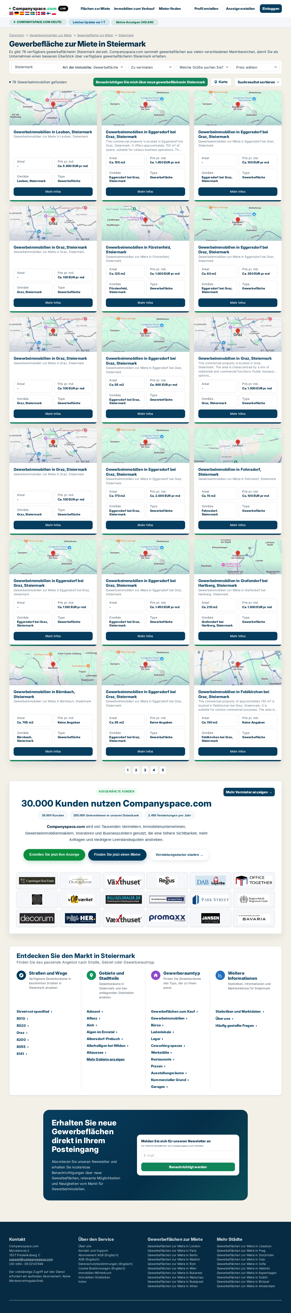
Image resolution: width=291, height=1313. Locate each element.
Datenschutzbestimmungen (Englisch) (105, 1264)
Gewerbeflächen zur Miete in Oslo (241, 1259)
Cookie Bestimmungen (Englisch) (101, 1268)
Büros (156, 1025)
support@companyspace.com (31, 1259)
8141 (20, 1054)
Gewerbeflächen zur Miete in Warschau (175, 1277)
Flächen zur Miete (95, 8)
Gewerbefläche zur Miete (95, 35)
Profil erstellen (206, 8)
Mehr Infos (53, 191)
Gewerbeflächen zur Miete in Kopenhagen (247, 1273)
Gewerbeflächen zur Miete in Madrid (174, 1259)
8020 (21, 1025)
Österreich (16, 35)
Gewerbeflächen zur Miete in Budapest (175, 1281)
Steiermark (126, 35)
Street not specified (33, 1011)
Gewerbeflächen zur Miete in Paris (172, 1250)
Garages (158, 1086)
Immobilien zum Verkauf (134, 8)
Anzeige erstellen (240, 8)
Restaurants (161, 1059)
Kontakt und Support (93, 1250)
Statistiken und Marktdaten (238, 1011)
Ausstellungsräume (167, 1073)
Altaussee (95, 1052)
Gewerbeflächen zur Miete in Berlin (172, 1255)
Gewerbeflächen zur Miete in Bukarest (175, 1273)
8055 (21, 1047)
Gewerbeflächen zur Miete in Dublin (242, 1277)
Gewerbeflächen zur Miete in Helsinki (243, 1268)
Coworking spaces (166, 1045)
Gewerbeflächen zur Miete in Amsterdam (246, 1286)
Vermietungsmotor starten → (179, 855)
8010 (21, 1018)
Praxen (157, 1066)
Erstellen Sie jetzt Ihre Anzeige (54, 854)
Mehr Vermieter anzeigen (249, 792)
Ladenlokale (161, 1032)
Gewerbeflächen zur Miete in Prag (241, 1250)
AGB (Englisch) (88, 1259)
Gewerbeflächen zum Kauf (173, 1011)
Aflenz (92, 1018)
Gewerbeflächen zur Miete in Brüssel (243, 1281)
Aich (90, 1025)
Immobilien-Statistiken (94, 1277)
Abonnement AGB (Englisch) (98, 1255)
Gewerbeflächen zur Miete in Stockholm (245, 1255)
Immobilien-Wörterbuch (94, 1273)
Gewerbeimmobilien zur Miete (50, 35)
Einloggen (270, 8)
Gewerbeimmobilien (167, 1018)
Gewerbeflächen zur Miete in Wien (172, 1268)
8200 (21, 1039)
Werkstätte (160, 1052)
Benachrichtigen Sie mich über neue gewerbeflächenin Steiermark (150, 82)
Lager (155, 1039)
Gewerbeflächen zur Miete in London (174, 1246)
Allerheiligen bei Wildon (106, 1045)
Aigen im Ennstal (101, 1032)
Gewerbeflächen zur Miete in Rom (172, 1264)
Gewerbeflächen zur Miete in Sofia (241, 1264)
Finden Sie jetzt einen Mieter (117, 854)
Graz (20, 1032)
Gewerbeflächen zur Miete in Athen (173, 1286)
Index (82, 1281)
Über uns (223, 1018)
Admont (93, 1011)
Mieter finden (170, 8)
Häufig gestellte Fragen (235, 1025)
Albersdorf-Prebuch (103, 1039)
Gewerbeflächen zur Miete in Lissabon (244, 1246)
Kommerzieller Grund (168, 1080)
